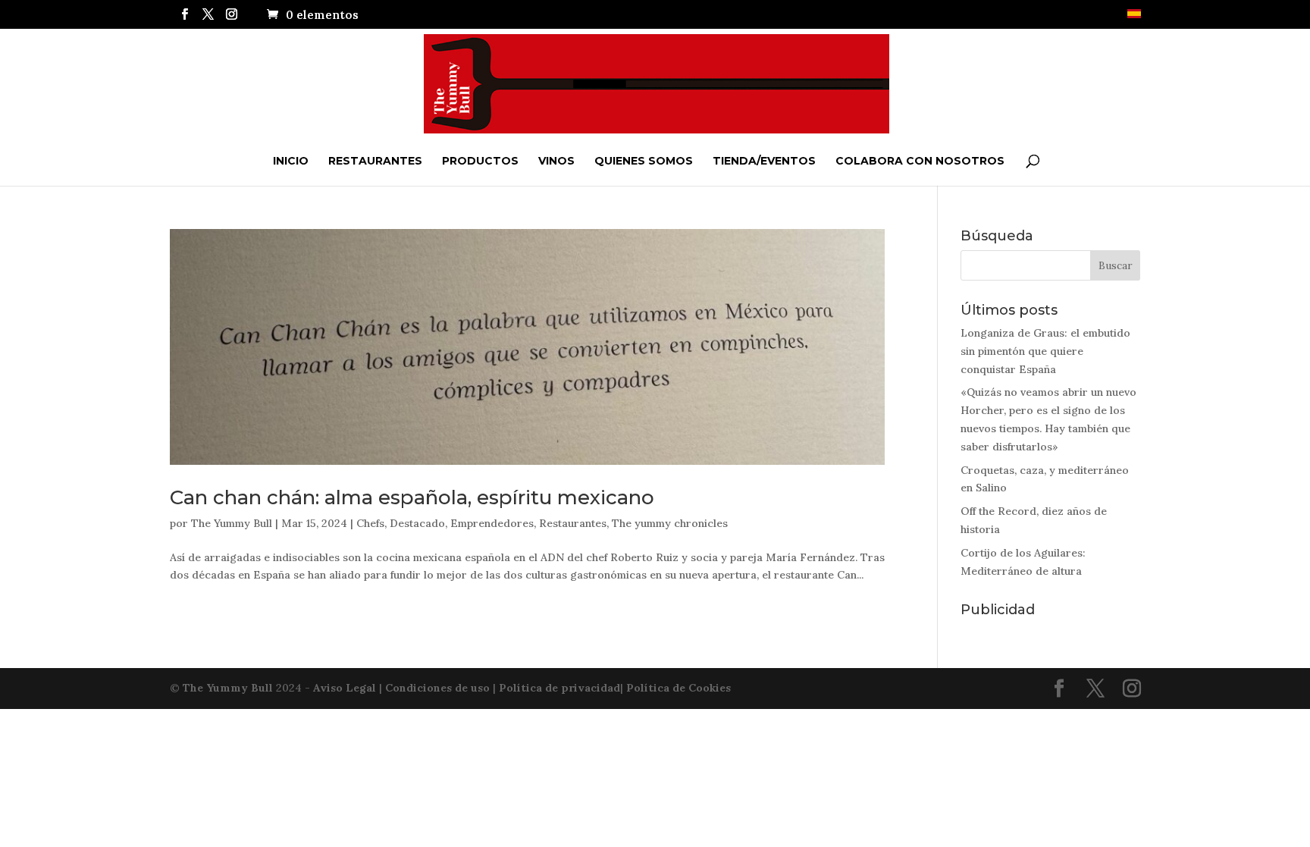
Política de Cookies (678, 688)
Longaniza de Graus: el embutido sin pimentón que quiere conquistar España (1045, 351)
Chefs (370, 523)
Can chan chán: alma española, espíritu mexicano (412, 497)
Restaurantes (375, 161)
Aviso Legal (344, 688)
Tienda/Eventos (764, 161)
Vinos (556, 161)
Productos (480, 161)
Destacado (417, 523)
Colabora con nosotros (919, 161)
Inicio (291, 161)
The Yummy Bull (231, 523)
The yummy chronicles (670, 523)
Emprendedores (492, 523)
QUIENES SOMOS (643, 161)
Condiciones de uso (437, 688)
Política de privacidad (559, 688)
